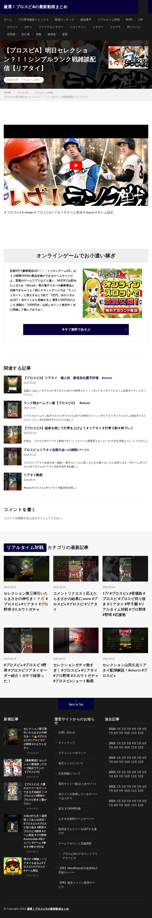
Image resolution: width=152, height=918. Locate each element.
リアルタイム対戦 (109, 19)
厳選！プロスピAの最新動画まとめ (48, 909)
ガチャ (28, 27)
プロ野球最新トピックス (33, 19)
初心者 (25, 34)
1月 (119, 729)
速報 (64, 34)
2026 (112, 729)
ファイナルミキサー (51, 27)
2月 (124, 729)
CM (140, 19)
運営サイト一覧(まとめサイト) (77, 784)
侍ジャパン (134, 27)
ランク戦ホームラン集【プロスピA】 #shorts (57, 403)
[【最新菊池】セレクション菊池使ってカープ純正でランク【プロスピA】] (13, 767)
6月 (144, 729)
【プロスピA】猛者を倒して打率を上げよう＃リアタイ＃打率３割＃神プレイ (78, 428)
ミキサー (98, 27)
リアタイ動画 (33, 475)
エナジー (12, 27)
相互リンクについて (70, 763)
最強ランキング (64, 19)
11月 (134, 747)
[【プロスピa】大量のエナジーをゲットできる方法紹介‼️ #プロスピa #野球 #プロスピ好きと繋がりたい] (13, 791)
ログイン (39, 518)
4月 (134, 729)
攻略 (38, 34)
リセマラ (115, 27)
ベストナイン (78, 27)
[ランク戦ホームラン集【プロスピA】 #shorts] (13, 409)
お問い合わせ (66, 732)
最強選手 (85, 19)
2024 (112, 757)
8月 (116, 733)
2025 (112, 743)
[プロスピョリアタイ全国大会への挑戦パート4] (13, 456)
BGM (129, 19)
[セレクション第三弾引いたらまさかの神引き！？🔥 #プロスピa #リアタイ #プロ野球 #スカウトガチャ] (13, 736)
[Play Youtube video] (76, 165)
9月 (121, 747)
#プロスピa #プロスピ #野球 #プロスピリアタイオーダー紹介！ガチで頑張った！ (25, 673)
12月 (141, 747)
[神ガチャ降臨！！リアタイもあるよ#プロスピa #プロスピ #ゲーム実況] (13, 866)
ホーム (8, 19)
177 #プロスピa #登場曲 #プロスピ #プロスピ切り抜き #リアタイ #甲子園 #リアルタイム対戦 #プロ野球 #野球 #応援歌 (124, 604)
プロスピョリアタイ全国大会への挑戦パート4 (56, 449)
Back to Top (76, 704)
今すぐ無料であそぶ (76, 329)
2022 (112, 786)
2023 (112, 772)
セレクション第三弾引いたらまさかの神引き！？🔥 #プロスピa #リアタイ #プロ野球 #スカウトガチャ (26, 601)
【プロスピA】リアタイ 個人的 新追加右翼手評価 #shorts (68, 378)
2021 (112, 801)
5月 (139, 729)
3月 (129, 729)
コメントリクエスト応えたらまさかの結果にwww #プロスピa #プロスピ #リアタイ (75, 601)
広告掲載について (69, 773)
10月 (127, 747)
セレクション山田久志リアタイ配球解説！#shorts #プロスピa (125, 670)
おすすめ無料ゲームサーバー (76, 819)
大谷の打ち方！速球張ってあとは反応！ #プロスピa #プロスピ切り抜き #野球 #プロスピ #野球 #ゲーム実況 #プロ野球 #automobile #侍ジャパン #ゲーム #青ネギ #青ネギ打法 (35, 831)
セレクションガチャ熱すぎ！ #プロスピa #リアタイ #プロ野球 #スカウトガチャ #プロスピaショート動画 (76, 673)
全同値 (11, 34)
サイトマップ (66, 742)
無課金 (52, 34)
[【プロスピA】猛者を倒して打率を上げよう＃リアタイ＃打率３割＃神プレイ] (13, 435)
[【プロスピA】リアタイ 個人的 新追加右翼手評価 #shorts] (13, 384)
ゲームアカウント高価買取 (75, 843)
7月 (111, 733)
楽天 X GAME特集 (69, 808)
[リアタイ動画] (13, 481)
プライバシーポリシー (72, 753)
